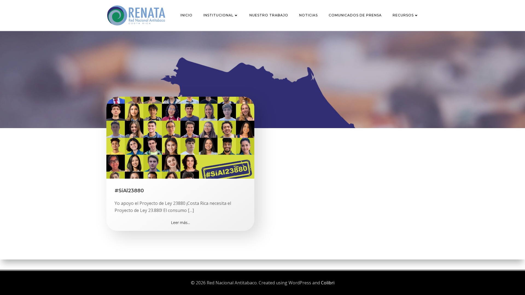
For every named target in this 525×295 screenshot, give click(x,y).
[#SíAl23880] (180, 137)
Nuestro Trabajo (268, 15)
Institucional (218, 15)
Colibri (327, 283)
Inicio (186, 15)
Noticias (308, 15)
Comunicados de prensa (355, 15)
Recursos (403, 15)
